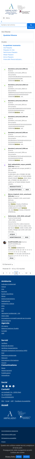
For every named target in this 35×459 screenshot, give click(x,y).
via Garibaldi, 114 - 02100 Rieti (11, 392)
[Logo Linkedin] (13, 386)
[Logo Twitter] (6, 386)
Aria (2, 289)
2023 (27, 189)
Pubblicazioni (6, 373)
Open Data (5, 316)
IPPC (3, 306)
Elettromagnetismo (8, 299)
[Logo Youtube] (10, 386)
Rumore (4, 291)
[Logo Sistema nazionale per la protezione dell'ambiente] (23, 9)
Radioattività (5, 301)
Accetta (27, 457)
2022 (26, 237)
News (3, 368)
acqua (12, 234)
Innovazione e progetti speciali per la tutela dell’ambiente (16, 319)
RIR (2, 311)
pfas (11, 258)
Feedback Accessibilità (22, 401)
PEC (2, 401)
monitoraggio (15, 237)
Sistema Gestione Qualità (9, 328)
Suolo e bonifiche (7, 294)
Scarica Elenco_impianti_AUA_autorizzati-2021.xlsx (19, 198)
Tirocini (3, 363)
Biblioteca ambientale (8, 355)
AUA (2, 308)
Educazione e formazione (10, 360)
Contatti (4, 331)
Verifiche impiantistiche (9, 348)
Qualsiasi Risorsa (10, 35)
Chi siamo (4, 326)
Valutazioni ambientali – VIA (10, 313)
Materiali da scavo (7, 346)
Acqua (3, 286)
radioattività (15, 186)
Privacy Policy (10, 457)
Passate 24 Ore (8, 50)
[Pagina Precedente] (3, 273)
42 (26, 273)
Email (7, 401)
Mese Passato (8, 55)
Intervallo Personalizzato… (12, 59)
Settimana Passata (10, 52)
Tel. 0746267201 (6, 395)
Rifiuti (3, 296)
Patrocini (4, 358)
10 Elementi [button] (8, 264)
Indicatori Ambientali (8, 284)
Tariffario (4, 343)
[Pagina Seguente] (30, 273)
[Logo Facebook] (3, 386)
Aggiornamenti (6, 370)
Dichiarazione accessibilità (8, 438)
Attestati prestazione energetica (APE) (14, 350)
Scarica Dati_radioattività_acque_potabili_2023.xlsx (19, 168)
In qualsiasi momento (11, 45)
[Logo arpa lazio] (11, 9)
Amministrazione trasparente (9, 431)
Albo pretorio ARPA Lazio (8, 434)
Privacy (3, 441)
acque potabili (16, 189)
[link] (1, 21)
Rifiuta (19, 457)
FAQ (2, 353)
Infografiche (5, 375)
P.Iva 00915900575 (7, 397)
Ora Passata (7, 48)
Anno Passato (8, 57)
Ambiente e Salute (7, 303)
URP (2, 333)
